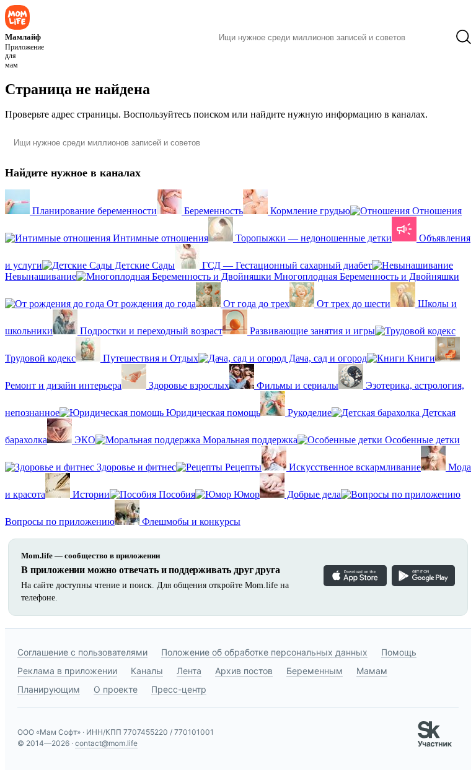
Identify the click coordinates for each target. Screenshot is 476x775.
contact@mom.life (106, 743)
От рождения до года (150, 303)
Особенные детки (421, 440)
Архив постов (244, 670)
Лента (189, 670)
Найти (430, 37)
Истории (90, 494)
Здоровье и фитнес (135, 467)
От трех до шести (352, 303)
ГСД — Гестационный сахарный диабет (286, 265)
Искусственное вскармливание (353, 467)
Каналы (147, 670)
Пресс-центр (178, 689)
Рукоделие (308, 412)
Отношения (436, 211)
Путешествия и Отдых (149, 358)
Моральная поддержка (249, 440)
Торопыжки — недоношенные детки (312, 238)
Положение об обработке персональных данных (264, 652)
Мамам (371, 670)
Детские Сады (143, 265)
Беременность (212, 211)
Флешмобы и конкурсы (189, 521)
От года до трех (255, 303)
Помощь (398, 652)
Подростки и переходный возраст (150, 331)
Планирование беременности (93, 211)
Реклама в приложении (67, 670)
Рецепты (242, 467)
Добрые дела (312, 494)
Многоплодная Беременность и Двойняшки (365, 276)
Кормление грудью (309, 211)
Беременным (314, 670)
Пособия (175, 494)
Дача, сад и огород (326, 358)
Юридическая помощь (212, 412)
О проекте (116, 689)
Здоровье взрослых (187, 385)
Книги (420, 358)
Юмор (245, 494)
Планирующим (48, 689)
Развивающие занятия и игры (311, 331)
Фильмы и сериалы (296, 385)
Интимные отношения (159, 238)
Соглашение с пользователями (82, 652)
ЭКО (83, 440)
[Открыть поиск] (463, 37)
